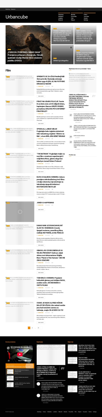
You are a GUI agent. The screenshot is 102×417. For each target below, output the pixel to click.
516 (52, 205)
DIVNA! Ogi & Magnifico (60, 60)
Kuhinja (86, 20)
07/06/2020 (47, 189)
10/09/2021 (79, 63)
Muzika (73, 14)
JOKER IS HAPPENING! (45, 203)
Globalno (60, 16)
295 (52, 113)
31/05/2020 (47, 205)
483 (52, 287)
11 (38, 327)
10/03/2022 (79, 43)
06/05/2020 (47, 287)
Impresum (13, 9)
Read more (41, 96)
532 (52, 262)
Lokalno (60, 18)
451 (52, 138)
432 (52, 235)
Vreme (86, 18)
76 (22, 63)
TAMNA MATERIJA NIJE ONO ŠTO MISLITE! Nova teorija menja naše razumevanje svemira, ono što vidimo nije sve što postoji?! (87, 390)
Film (72, 18)
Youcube (86, 16)
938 (52, 86)
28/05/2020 (47, 262)
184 (52, 189)
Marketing (8, 9)
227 (52, 163)
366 (84, 43)
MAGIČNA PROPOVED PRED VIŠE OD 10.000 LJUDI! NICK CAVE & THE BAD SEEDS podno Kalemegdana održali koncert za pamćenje (87, 349)
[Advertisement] (51, 3)
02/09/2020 (47, 138)
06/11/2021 (56, 63)
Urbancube (17, 16)
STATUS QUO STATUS (79, 135)
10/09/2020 (47, 113)
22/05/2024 (18, 63)
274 (84, 63)
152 (61, 43)
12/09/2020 (47, 86)
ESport (73, 20)
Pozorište (74, 16)
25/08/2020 (47, 163)
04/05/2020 (47, 312)
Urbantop (61, 14)
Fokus (85, 14)
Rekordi (60, 20)
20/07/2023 (56, 43)
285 (61, 63)
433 (52, 312)
